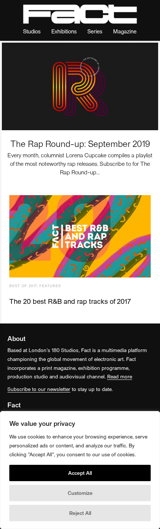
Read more (119, 376)
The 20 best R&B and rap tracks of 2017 (70, 301)
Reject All (80, 513)
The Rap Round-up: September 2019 (80, 143)
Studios (32, 31)
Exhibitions (64, 31)
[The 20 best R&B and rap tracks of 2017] (80, 236)
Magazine (125, 31)
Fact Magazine (80, 14)
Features (50, 285)
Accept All (80, 473)
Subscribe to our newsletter (38, 389)
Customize (80, 493)
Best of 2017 (23, 285)
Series (94, 31)
